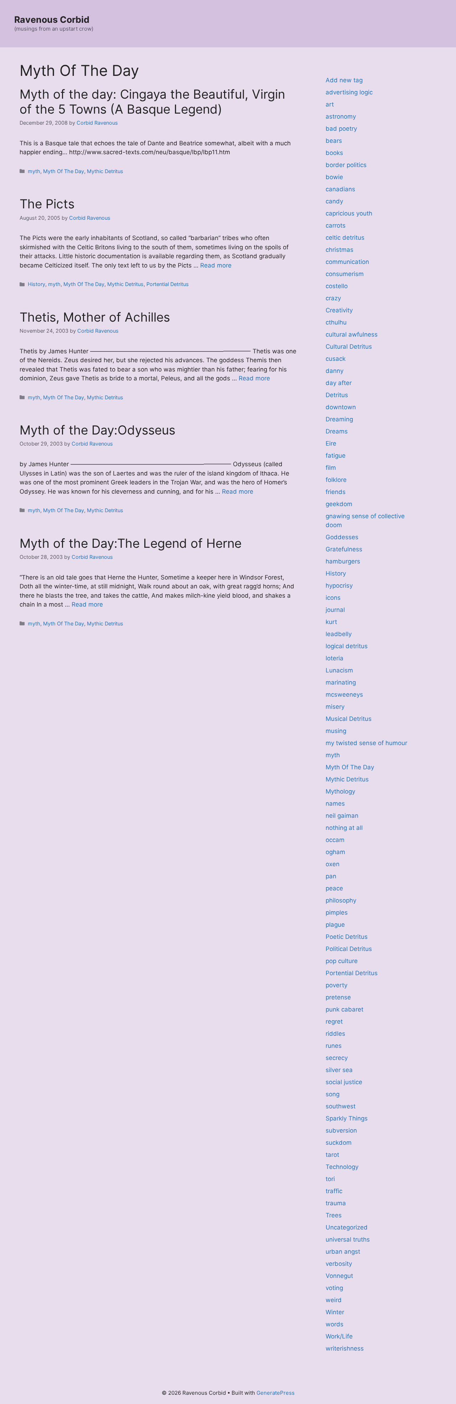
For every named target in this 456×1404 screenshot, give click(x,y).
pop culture (342, 960)
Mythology (340, 791)
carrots (336, 225)
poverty (336, 985)
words (334, 1324)
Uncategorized (347, 1227)
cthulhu (336, 322)
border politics (346, 164)
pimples (337, 912)
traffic (334, 1191)
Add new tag (344, 80)
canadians (340, 189)
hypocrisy (339, 585)
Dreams (337, 431)
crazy (333, 298)
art (330, 104)
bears (334, 140)
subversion (341, 1130)
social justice (344, 1082)
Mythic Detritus (105, 171)
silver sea (339, 1069)
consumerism (345, 273)
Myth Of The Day (63, 171)
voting (334, 1287)
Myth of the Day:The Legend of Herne (131, 543)
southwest (341, 1106)
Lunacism (339, 670)
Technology (342, 1166)
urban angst (343, 1251)
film (331, 467)
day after (339, 382)
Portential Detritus (167, 284)
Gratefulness (344, 549)
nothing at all (344, 827)
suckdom (339, 1142)
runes (334, 1045)
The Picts (47, 203)
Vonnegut (339, 1275)
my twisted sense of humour (366, 743)
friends (336, 491)
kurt (331, 621)
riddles (335, 1033)
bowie (334, 177)
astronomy (341, 116)
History (36, 284)
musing (336, 730)
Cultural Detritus (349, 346)
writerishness (345, 1348)
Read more (216, 265)
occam (335, 839)
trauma (336, 1203)
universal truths (348, 1239)
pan (331, 876)
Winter (335, 1312)
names (335, 803)
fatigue (336, 455)
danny (334, 370)
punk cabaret (344, 1009)
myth (34, 171)
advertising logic (349, 92)
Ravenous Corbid (51, 19)
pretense (338, 997)
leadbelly (339, 634)
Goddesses (342, 537)
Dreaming (339, 419)
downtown (341, 407)
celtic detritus (345, 237)
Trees (334, 1215)
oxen (333, 864)
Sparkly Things (347, 1118)
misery (335, 706)
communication (347, 261)
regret (334, 1021)
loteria (334, 658)
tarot (332, 1154)
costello (337, 286)
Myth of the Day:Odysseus (97, 429)
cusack (336, 358)
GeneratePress (275, 1392)
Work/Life (339, 1336)
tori (330, 1178)
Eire (331, 443)
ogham (335, 852)
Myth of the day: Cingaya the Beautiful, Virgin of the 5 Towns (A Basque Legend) (152, 101)
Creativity (339, 310)
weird (334, 1300)
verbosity (339, 1263)
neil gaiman (342, 815)
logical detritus (347, 646)
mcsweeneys (344, 694)
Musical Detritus (349, 718)
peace (334, 888)
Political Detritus (349, 948)
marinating (341, 682)
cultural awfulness (352, 334)
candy (334, 201)
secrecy (337, 1057)
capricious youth (349, 213)
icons (333, 597)
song (333, 1094)
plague (335, 924)
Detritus (337, 395)
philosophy (341, 900)
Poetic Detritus (347, 936)
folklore (336, 479)
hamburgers (343, 561)
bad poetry (341, 128)
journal (335, 609)
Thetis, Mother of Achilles (95, 317)
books (334, 152)
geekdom (339, 504)
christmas (339, 249)
